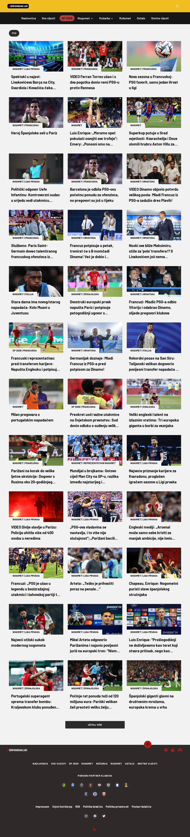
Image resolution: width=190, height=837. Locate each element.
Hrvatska (149, 181)
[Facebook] (95, 816)
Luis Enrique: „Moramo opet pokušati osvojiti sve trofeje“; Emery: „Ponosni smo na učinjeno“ (93, 139)
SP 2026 (17, 350)
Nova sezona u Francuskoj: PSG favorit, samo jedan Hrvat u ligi (153, 82)
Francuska (91, 68)
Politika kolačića (93, 806)
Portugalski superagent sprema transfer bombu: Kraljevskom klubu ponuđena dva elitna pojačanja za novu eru (34, 702)
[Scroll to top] (147, 744)
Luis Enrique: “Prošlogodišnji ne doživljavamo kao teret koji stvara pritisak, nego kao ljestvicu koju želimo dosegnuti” (153, 645)
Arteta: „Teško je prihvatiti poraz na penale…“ (92, 586)
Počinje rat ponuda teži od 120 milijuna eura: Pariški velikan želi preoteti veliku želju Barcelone (94, 702)
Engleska (149, 406)
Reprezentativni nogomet (100, 463)
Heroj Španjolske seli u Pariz (34, 133)
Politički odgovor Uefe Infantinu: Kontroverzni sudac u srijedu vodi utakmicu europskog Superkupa (35, 195)
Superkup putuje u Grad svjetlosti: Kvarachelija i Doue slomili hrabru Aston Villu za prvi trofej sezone (153, 139)
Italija (29, 294)
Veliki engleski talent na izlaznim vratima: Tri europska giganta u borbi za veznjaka (154, 420)
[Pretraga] (177, 6)
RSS (77, 806)
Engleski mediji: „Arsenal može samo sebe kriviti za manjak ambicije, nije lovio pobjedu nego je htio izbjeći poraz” (151, 533)
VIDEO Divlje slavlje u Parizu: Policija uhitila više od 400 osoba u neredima (34, 532)
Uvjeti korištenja (62, 806)
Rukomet (116, 763)
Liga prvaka (32, 68)
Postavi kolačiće (142, 806)
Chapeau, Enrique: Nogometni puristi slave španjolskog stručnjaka (153, 589)
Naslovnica (40, 763)
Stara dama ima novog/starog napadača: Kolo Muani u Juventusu (35, 307)
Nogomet (18, 68)
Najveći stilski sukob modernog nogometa (28, 642)
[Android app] (166, 750)
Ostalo (130, 763)
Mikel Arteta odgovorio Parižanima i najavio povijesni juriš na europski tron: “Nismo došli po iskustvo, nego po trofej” (94, 645)
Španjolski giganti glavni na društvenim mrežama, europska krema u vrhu (151, 701)
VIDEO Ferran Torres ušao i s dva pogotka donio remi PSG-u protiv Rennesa (94, 82)
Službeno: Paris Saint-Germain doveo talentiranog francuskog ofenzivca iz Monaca (34, 251)
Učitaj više (95, 724)
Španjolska (91, 294)
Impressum (42, 806)
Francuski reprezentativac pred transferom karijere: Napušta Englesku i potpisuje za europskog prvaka (35, 364)
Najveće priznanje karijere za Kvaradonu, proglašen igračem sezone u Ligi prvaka (153, 476)
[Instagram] (86, 816)
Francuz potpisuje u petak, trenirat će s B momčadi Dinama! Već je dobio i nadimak (91, 251)
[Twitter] (104, 816)
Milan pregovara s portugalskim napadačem (32, 417)
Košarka (102, 763)
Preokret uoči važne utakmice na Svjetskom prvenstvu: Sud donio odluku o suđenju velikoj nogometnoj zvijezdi (94, 420)
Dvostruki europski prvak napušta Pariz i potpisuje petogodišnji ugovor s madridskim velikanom (90, 308)
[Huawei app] (180, 750)
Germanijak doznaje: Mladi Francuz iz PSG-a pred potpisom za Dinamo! (91, 363)
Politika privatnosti (117, 806)
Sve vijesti (58, 763)
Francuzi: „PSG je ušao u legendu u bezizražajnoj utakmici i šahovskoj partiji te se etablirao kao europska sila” (35, 589)
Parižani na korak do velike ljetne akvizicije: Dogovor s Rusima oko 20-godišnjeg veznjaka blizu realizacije (33, 476)
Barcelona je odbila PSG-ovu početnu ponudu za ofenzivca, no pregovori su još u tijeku (94, 195)
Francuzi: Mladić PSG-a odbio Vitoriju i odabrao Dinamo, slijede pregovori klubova (152, 307)
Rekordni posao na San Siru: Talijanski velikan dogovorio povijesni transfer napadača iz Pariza (153, 364)
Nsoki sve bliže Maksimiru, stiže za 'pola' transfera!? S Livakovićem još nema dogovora (151, 251)
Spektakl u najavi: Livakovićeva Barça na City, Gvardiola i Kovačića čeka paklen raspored (33, 82)
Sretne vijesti (147, 763)
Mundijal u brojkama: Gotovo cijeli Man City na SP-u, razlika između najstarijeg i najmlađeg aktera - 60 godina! (94, 476)
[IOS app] (173, 750)
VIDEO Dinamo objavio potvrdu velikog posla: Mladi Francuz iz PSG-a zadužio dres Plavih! (153, 195)
